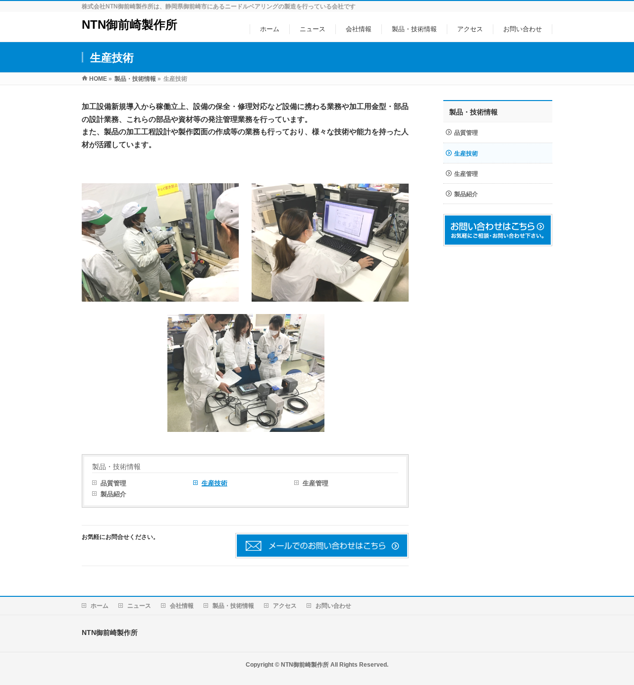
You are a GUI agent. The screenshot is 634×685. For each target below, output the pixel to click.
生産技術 (214, 483)
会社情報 (182, 605)
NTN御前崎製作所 (129, 24)
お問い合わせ (333, 605)
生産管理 (315, 483)
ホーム (99, 605)
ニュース (139, 605)
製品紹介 (113, 494)
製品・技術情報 (116, 467)
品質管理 (113, 483)
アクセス (285, 605)
